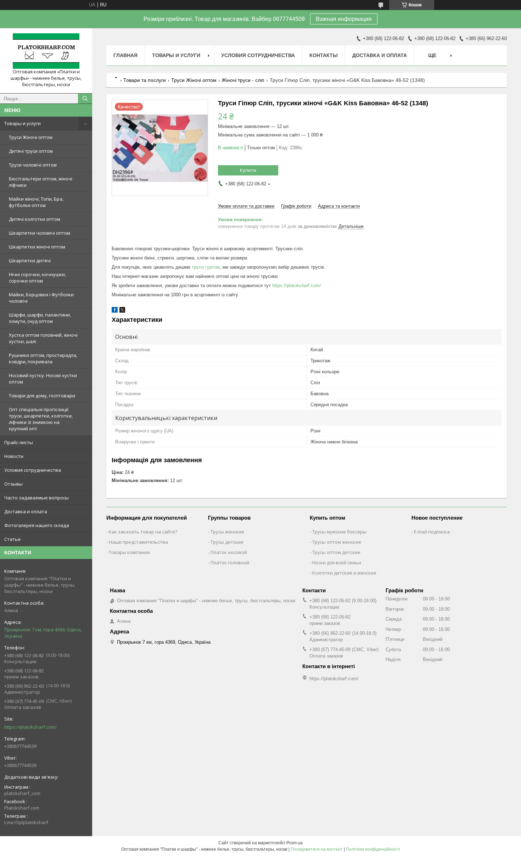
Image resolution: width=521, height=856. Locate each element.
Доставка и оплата (25, 511)
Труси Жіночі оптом (30, 137)
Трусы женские (227, 531)
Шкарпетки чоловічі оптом (39, 233)
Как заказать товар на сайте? (143, 531)
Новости (13, 456)
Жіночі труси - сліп (243, 80)
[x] (122, 311)
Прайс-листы (18, 442)
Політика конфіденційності (373, 849)
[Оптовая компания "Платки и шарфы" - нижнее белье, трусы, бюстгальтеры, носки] (46, 51)
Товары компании (129, 552)
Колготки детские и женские (344, 573)
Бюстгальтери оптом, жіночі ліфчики (40, 181)
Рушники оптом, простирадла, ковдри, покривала (43, 358)
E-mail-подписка (432, 531)
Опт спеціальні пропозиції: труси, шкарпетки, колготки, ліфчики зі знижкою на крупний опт (41, 419)
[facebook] (115, 311)
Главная (125, 55)
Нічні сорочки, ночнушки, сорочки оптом (37, 277)
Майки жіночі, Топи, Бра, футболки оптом (36, 202)
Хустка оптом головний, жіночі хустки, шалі (43, 338)
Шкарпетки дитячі (30, 260)
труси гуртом (206, 267)
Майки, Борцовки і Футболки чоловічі (41, 297)
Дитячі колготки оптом (34, 219)
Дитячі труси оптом (31, 151)
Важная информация (344, 19)
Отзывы (13, 484)
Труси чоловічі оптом (33, 165)
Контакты (323, 55)
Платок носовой (229, 552)
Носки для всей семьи (336, 562)
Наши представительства (138, 542)
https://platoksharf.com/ (30, 727)
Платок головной (230, 562)
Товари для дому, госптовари (42, 395)
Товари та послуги (144, 80)
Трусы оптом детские (336, 552)
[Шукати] (85, 98)
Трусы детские (227, 542)
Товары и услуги (22, 123)
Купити (248, 170)
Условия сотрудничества (32, 470)
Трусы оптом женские (336, 542)
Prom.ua (294, 842)
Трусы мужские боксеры (339, 531)
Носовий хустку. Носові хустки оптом (43, 378)
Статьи (12, 539)
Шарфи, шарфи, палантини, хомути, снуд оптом (40, 318)
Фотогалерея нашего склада (36, 525)
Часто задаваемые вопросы (36, 497)
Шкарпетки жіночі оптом (37, 247)
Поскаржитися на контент (317, 849)
